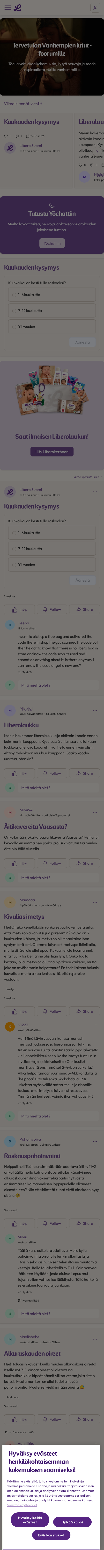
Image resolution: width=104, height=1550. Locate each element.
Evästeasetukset (51, 1535)
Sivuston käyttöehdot (22, 1505)
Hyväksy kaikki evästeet (30, 1520)
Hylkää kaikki (72, 1522)
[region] (51, 1497)
